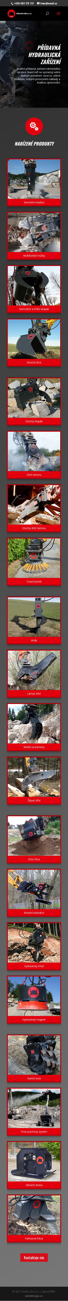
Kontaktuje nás (34, 1257)
